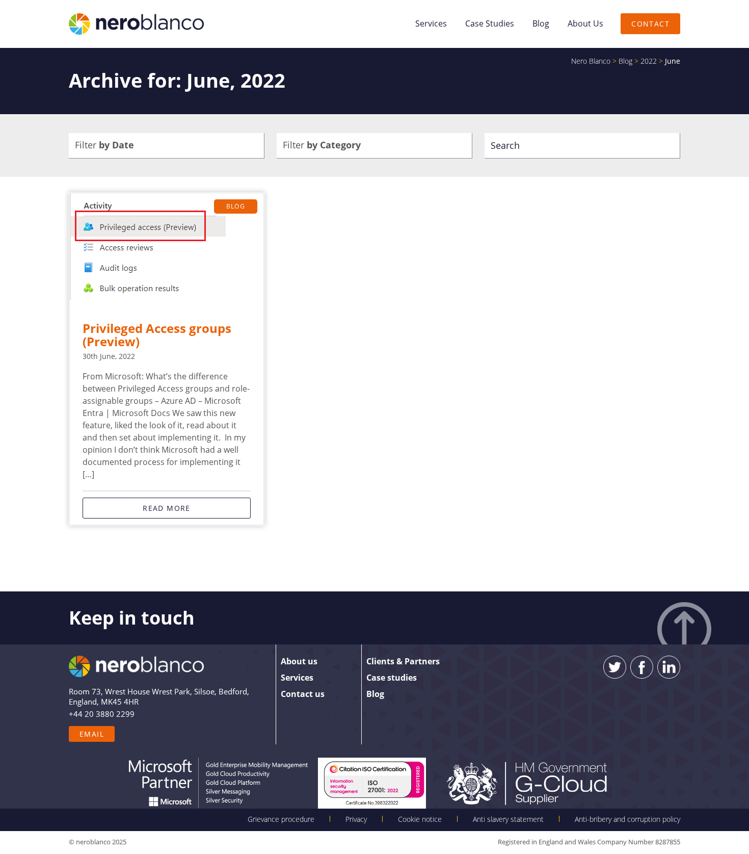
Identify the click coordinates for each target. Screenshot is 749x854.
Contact (650, 24)
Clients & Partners (403, 661)
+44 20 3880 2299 (102, 714)
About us (585, 23)
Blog (540, 23)
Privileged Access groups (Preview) (157, 335)
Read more (167, 508)
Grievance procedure (281, 819)
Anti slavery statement (508, 819)
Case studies (489, 23)
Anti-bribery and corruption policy (627, 819)
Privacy (356, 819)
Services (431, 23)
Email (91, 734)
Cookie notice (420, 819)
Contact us (303, 694)
